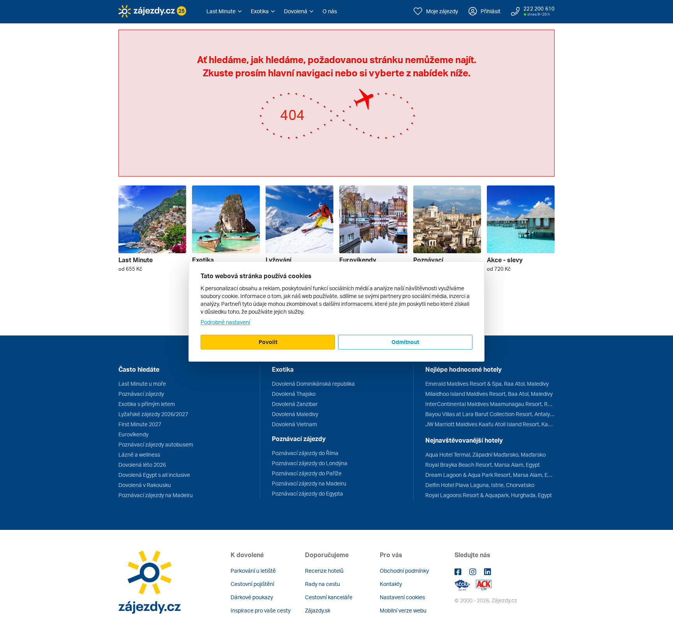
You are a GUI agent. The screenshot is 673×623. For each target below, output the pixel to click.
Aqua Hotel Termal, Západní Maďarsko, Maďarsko (485, 454)
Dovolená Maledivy (295, 414)
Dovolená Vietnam (294, 424)
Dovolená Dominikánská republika (313, 383)
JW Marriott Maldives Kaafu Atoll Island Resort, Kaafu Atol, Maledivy (490, 424)
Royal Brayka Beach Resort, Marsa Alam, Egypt (482, 464)
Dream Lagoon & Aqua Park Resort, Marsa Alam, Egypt (490, 474)
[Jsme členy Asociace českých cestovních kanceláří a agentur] (465, 584)
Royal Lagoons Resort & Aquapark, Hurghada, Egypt (488, 495)
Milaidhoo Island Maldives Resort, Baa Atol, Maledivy (489, 393)
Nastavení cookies (402, 597)
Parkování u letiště (253, 570)
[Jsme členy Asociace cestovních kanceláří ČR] (484, 584)
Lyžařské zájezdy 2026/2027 (153, 414)
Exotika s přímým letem (146, 404)
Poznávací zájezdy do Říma (305, 453)
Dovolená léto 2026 (142, 464)
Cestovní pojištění (252, 584)
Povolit (268, 342)
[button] (224, 11)
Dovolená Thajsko (293, 393)
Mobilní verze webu (403, 610)
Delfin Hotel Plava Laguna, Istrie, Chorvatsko (479, 485)
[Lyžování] (299, 219)
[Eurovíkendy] (373, 219)
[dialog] (336, 311)
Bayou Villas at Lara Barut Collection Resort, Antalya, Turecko (490, 414)
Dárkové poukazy (252, 597)
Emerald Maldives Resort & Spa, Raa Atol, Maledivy (487, 383)
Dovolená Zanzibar (295, 404)
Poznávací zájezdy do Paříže (307, 473)
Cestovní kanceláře (328, 597)
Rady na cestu (322, 584)
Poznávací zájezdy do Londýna (309, 463)
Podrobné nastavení (225, 322)
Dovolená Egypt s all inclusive (154, 474)
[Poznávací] (447, 219)
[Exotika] (226, 219)
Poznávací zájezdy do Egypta (307, 493)
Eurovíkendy (133, 434)
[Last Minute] (152, 219)
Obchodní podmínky (404, 570)
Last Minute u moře (142, 383)
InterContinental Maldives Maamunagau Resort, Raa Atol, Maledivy (490, 404)
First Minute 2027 (139, 424)
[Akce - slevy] (520, 219)
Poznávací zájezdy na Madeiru (155, 495)
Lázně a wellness (139, 454)
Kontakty (391, 584)
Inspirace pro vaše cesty (261, 610)
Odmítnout (405, 342)
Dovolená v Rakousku (144, 485)
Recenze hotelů (324, 570)
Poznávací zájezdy (141, 393)
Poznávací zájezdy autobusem (155, 444)
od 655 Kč (130, 269)
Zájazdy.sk (317, 610)
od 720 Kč (499, 269)
